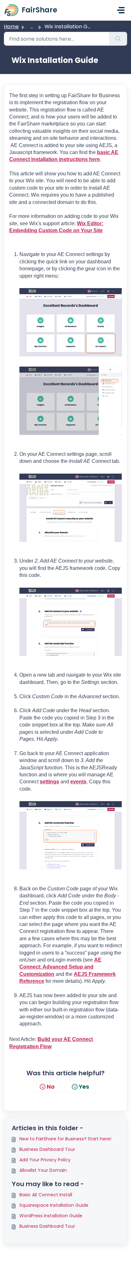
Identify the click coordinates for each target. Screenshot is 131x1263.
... (31, 26)
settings (49, 781)
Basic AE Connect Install (45, 1195)
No (51, 1087)
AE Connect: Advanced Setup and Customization (60, 967)
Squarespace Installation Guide (53, 1205)
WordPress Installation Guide (50, 1215)
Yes (84, 1087)
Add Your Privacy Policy (45, 1160)
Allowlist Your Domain (43, 1170)
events (78, 781)
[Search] (118, 39)
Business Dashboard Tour (47, 1149)
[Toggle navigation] (120, 10)
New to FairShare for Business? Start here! (65, 1139)
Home (11, 26)
